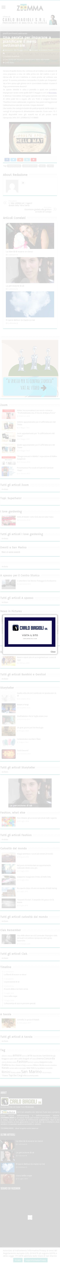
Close (53, 652)
